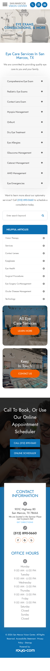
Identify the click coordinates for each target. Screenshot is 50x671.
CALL (25, 443)
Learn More (25, 331)
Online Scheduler (25, 453)
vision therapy (12, 238)
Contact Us (25, 373)
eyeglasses (10, 260)
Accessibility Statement (26, 638)
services (9, 245)
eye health (10, 268)
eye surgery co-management (18, 283)
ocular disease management (18, 291)
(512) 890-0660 (25, 200)
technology (10, 298)
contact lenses (12, 253)
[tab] (25, 81)
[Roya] (25, 651)
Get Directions (25, 522)
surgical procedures (14, 276)
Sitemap (28, 642)
